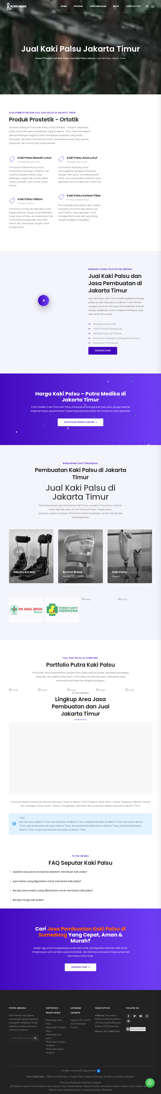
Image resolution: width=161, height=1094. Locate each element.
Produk (78, 6)
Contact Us (133, 6)
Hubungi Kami (103, 350)
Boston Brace (72, 572)
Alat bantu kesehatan (89, 513)
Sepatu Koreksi (24, 572)
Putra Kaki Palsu (39, 127)
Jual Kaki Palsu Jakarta (83, 58)
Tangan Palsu (76, 1076)
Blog (116, 6)
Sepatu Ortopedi (93, 1076)
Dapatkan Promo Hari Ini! (79, 422)
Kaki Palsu (119, 572)
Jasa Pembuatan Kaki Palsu (78, 1082)
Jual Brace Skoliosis (124, 1076)
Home (64, 6)
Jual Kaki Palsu (61, 58)
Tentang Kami (98, 6)
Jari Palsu (108, 1076)
